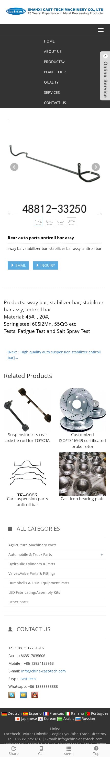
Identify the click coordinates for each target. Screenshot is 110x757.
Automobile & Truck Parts (30, 554)
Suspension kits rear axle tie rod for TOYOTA (27, 437)
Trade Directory (93, 733)
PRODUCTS (53, 61)
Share (14, 753)
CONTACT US (55, 102)
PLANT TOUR (55, 71)
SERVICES (52, 92)
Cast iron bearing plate (83, 499)
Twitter (27, 733)
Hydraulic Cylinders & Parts (31, 563)
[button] (63, 62)
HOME (49, 41)
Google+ (56, 733)
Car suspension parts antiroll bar (27, 501)
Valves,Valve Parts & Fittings (32, 573)
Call (41, 753)
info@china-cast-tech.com (43, 671)
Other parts (18, 601)
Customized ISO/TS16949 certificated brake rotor (82, 440)
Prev (14, 167)
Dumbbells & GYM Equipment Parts (38, 582)
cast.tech (28, 678)
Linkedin (41, 733)
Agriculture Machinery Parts (32, 545)
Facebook (12, 733)
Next (96, 167)
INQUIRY (47, 265)
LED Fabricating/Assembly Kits (34, 592)
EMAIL (20, 265)
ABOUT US (53, 51)
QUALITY (51, 82)
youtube (71, 733)
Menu (69, 753)
